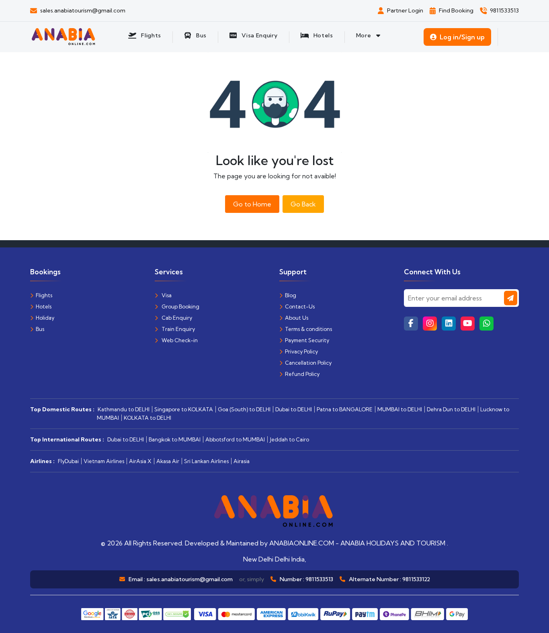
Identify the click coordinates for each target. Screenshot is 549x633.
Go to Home (252, 204)
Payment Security (307, 340)
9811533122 (416, 579)
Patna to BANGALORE (345, 409)
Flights (44, 295)
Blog (290, 295)
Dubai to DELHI (293, 409)
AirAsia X (140, 461)
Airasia (242, 461)
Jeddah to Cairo (289, 439)
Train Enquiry (177, 329)
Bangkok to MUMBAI (175, 439)
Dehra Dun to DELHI (451, 409)
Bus (40, 329)
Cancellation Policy (308, 362)
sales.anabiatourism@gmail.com (189, 579)
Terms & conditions (308, 329)
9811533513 (319, 579)
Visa (166, 295)
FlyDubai (68, 461)
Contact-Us (300, 306)
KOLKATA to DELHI (147, 418)
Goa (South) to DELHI (244, 409)
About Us (296, 317)
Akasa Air (167, 461)
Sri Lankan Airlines (206, 461)
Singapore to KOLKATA (183, 409)
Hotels (43, 306)
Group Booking (179, 306)
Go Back (303, 204)
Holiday (45, 317)
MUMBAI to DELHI (399, 409)
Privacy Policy (301, 351)
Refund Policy (302, 374)
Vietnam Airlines (104, 461)
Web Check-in (179, 340)
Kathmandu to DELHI (124, 409)
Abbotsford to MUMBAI (235, 439)
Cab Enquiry (176, 317)
